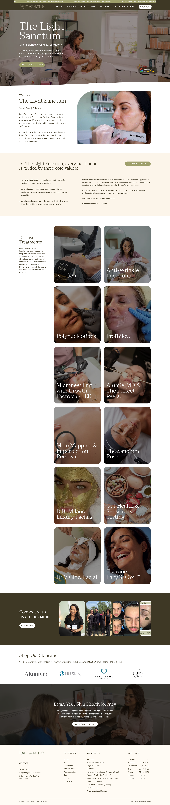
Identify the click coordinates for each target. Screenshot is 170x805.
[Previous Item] (63, 618)
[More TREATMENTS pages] (77, 6)
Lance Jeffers (146, 801)
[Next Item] (147, 618)
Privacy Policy (42, 801)
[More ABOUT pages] (62, 6)
